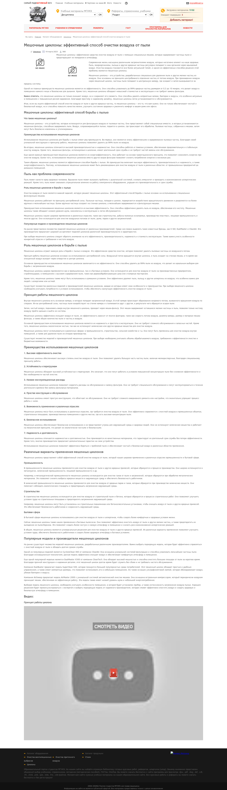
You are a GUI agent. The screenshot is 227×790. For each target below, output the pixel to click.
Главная (59, 3)
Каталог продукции (94, 753)
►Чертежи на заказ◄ (95, 3)
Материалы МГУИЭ (38, 28)
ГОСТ (128, 28)
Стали (88, 757)
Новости (117, 3)
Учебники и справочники (68, 28)
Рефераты (98, 28)
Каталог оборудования (37, 753)
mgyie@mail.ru (196, 3)
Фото (109, 3)
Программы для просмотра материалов (158, 28)
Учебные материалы (74, 3)
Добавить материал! (181, 19)
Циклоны (37, 51)
